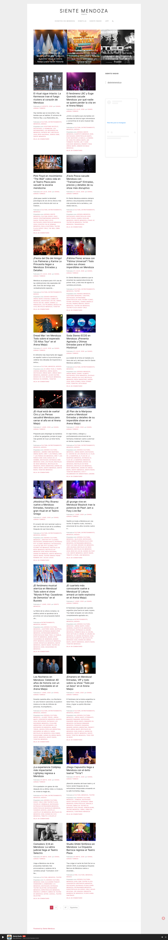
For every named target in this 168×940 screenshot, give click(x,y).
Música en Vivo (39, 377)
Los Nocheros (47, 725)
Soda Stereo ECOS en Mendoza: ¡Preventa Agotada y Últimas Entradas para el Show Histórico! (79, 341)
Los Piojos (49, 462)
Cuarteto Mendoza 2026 (83, 134)
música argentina (80, 727)
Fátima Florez (87, 299)
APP (107, 21)
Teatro (69, 212)
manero (69, 727)
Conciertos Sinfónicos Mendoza (79, 883)
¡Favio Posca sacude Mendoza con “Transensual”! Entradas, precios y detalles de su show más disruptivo (80, 181)
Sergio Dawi (54, 134)
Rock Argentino (80, 379)
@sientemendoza (114, 82)
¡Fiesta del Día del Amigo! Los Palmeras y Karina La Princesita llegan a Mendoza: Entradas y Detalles (47, 264)
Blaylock (78, 539)
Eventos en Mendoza (65, 21)
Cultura (44, 122)
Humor (79, 218)
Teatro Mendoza (72, 809)
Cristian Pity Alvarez (50, 539)
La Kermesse (47, 128)
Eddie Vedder (71, 541)
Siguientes (74, 907)
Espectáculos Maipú (83, 136)
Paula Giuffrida (47, 226)
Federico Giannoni (81, 725)
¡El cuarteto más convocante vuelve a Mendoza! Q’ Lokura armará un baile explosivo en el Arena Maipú (80, 591)
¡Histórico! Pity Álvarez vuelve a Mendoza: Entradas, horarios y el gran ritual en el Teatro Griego (46, 507)
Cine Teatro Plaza (51, 802)
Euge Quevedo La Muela (75, 138)
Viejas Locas (48, 557)
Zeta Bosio (82, 383)
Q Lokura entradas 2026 (83, 636)
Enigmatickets (48, 541)
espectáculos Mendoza (50, 890)
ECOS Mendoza (81, 375)
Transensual (79, 224)
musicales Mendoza (53, 641)
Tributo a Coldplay (48, 816)
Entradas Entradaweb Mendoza (45, 806)
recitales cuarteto (74, 638)
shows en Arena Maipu (52, 735)
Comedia (78, 799)
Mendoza (36, 124)
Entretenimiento (55, 122)
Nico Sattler (71, 634)
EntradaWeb (80, 297)
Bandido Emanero (73, 719)
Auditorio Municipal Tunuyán (77, 295)
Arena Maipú (52, 371)
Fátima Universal (73, 301)
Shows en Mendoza (40, 553)
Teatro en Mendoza (74, 222)
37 (65, 907)
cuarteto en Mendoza (82, 628)
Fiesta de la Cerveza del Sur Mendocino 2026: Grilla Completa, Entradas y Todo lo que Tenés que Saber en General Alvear (84, 56)
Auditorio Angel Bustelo (51, 629)
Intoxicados (56, 543)
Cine (76, 875)
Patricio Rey (46, 132)
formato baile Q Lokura (83, 632)
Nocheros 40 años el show (44, 731)
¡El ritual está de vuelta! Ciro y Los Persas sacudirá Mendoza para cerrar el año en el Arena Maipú (47, 417)
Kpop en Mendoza (40, 637)
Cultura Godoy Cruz (49, 216)
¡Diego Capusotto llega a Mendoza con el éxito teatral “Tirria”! (80, 770)
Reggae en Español (41, 379)
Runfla (81, 731)
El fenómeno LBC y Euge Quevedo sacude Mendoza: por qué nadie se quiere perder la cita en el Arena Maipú (81, 99)
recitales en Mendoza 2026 (44, 733)
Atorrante (89, 717)
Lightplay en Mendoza (42, 812)
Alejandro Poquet (52, 882)
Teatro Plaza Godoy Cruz (76, 307)
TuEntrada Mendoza (82, 811)
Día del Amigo (55, 300)
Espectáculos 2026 (83, 216)
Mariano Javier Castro (50, 375)
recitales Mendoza (45, 306)
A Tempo (58, 369)
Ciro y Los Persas (51, 454)
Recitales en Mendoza (83, 466)
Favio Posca (71, 218)
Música (44, 124)
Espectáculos (79, 803)
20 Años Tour (49, 369)
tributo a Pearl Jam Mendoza (78, 555)
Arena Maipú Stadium (41, 298)
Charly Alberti (83, 373)
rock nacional (43, 134)
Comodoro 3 (38, 884)
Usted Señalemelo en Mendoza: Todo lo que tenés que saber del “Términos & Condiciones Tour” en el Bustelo (117, 56)
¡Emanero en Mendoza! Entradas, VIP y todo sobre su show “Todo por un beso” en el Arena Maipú (80, 682)
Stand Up (91, 220)
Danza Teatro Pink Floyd (43, 220)
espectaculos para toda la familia (47, 635)
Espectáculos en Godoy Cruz (78, 889)
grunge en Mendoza (86, 545)
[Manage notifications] (163, 918)
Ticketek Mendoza (45, 470)
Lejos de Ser (38, 545)
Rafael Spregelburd (86, 807)
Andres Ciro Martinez (50, 452)
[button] (3, 937)
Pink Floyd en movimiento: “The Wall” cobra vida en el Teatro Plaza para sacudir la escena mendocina (47, 181)
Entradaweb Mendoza (82, 543)
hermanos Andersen (74, 462)
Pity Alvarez (49, 545)
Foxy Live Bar (71, 545)
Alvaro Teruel (47, 717)
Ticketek (56, 306)
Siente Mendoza (84, 11)
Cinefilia (82, 21)
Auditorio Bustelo (51, 126)
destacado (37, 128)
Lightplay (51, 810)
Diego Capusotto (73, 801)
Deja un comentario (41, 139)
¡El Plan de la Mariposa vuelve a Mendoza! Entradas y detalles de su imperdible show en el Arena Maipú (80, 417)
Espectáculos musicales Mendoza (46, 808)
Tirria (82, 809)
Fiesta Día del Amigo (41, 302)
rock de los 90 (76, 551)
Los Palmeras (47, 304)
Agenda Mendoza (83, 214)
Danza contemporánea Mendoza (46, 218)
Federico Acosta (39, 810)
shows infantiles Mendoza (44, 643)
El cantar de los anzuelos (77, 454)
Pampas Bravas (78, 303)
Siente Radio (96, 21)
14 (44, 880)
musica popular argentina (49, 729)
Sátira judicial (49, 894)
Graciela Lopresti (40, 892)
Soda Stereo (76, 381)
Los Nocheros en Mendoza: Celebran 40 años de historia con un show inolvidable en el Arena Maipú (46, 682)
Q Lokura (80, 634)
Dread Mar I (47, 373)
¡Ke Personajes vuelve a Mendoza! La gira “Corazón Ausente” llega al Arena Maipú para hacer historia (50, 57)
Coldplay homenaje (41, 804)
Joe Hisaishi (78, 891)
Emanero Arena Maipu (75, 721)
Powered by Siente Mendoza (44, 929)
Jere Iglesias (71, 547)
